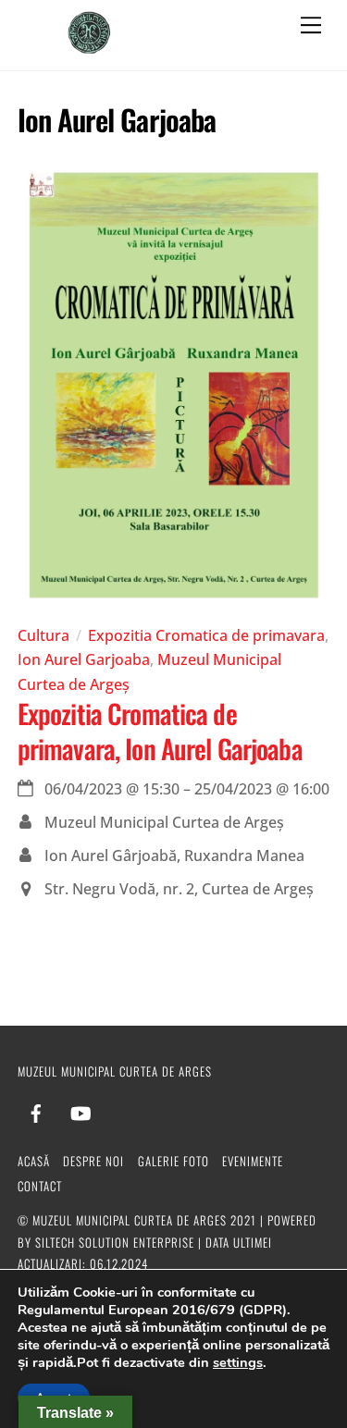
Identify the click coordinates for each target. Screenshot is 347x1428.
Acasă (34, 1160)
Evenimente (252, 1160)
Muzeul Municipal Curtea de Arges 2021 (144, 1220)
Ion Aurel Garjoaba (84, 659)
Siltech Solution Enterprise (114, 1242)
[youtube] (80, 1109)
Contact (40, 1185)
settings (238, 1362)
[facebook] (36, 1109)
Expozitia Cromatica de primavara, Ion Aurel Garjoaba (160, 730)
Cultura (43, 635)
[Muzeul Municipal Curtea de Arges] (89, 46)
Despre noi (93, 1160)
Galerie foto (173, 1160)
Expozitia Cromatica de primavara (206, 635)
